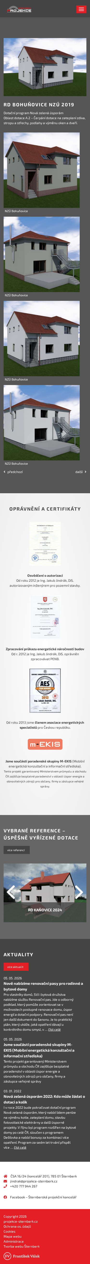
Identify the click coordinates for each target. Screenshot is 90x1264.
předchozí (14, 472)
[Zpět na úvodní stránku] (7, 8)
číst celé (54, 1029)
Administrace (14, 1241)
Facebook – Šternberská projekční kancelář (43, 1197)
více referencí (16, 850)
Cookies (9, 1231)
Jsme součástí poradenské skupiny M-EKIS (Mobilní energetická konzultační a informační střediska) (39, 1050)
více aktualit (16, 966)
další (80, 472)
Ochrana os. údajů (17, 1226)
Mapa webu (13, 1236)
